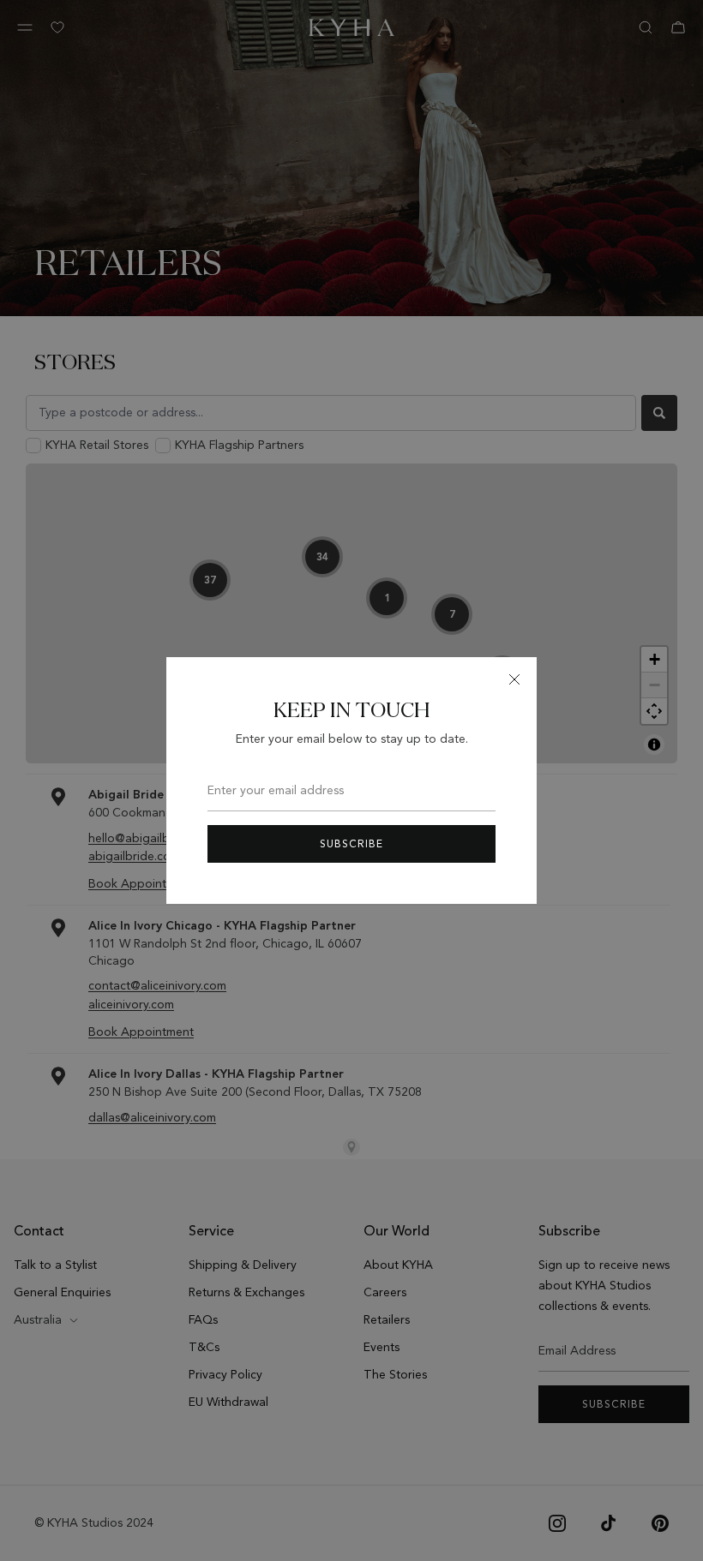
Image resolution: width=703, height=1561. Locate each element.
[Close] (514, 679)
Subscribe (351, 844)
